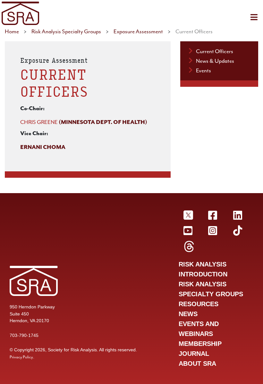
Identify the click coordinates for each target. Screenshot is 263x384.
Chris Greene (39, 122)
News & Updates (215, 60)
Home (12, 31)
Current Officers (214, 51)
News (188, 313)
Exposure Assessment (138, 31)
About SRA (197, 363)
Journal (194, 353)
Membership (200, 343)
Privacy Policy (21, 357)
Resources (198, 303)
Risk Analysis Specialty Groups (66, 31)
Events (203, 70)
